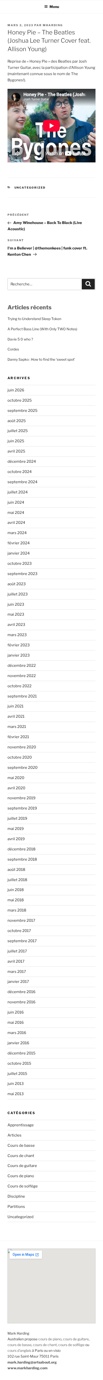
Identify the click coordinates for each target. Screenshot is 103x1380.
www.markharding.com (28, 1368)
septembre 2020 (23, 767)
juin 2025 (16, 441)
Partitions (16, 1206)
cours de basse (20, 1345)
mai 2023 (16, 614)
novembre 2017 (21, 920)
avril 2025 (16, 451)
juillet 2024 (18, 492)
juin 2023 (16, 604)
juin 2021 (16, 706)
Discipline (16, 1196)
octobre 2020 (20, 757)
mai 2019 (16, 828)
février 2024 (19, 543)
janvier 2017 (18, 981)
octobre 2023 (20, 563)
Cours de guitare (22, 1165)
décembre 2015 (22, 1053)
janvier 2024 (19, 553)
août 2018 (16, 869)
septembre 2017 (22, 941)
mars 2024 (17, 533)
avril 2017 (16, 961)
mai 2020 (16, 778)
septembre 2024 (23, 482)
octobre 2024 (20, 471)
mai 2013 (16, 1094)
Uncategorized (30, 187)
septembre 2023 (23, 574)
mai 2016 (16, 1022)
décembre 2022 (22, 665)
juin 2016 (16, 1012)
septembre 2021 (22, 696)
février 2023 (19, 645)
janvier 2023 (19, 655)
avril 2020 (16, 788)
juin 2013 (16, 1083)
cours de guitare (76, 1339)
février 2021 (18, 737)
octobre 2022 (20, 686)
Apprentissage (21, 1125)
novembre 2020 (22, 747)
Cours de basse (21, 1145)
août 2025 (17, 421)
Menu (54, 6)
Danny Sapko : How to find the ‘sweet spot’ (41, 359)
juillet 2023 (18, 594)
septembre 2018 (22, 859)
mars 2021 (17, 726)
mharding (53, 25)
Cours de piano (21, 1176)
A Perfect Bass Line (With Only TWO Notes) (42, 329)
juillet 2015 (17, 1073)
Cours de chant (21, 1155)
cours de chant (45, 1345)
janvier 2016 (18, 1043)
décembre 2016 (22, 992)
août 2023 (17, 584)
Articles (15, 1135)
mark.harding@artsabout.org (32, 1362)
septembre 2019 (22, 808)
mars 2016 (17, 1033)
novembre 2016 (22, 1002)
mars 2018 (17, 910)
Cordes (13, 349)
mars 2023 (17, 635)
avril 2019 (16, 839)
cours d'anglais (19, 1350)
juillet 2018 (17, 880)
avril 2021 (16, 716)
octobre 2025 (20, 400)
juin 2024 (16, 502)
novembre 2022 (22, 676)
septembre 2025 (23, 410)
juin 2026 (16, 390)
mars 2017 (17, 971)
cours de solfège (71, 1345)
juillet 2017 (17, 951)
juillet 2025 (18, 431)
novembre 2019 (22, 798)
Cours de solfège (23, 1186)
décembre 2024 (22, 461)
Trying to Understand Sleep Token (34, 319)
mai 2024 (16, 512)
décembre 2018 (22, 849)
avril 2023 (16, 624)
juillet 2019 (17, 818)
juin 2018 (16, 890)
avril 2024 (16, 522)
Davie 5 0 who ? (20, 339)
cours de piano (50, 1339)
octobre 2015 (19, 1063)
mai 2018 (16, 900)
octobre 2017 (19, 930)
